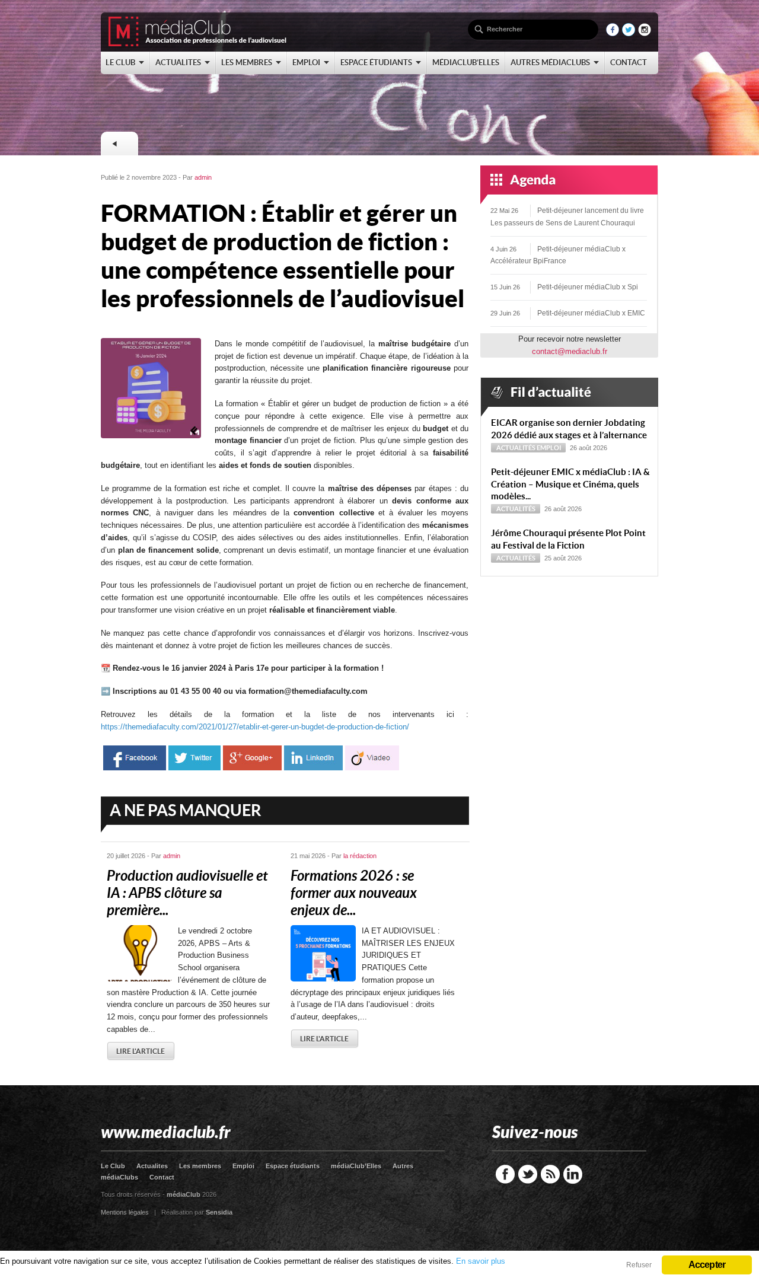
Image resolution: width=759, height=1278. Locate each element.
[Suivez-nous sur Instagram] (644, 33)
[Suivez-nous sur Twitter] (628, 33)
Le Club (113, 1165)
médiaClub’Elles (356, 1165)
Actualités (515, 447)
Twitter (527, 1174)
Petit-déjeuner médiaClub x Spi (587, 287)
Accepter (707, 1265)
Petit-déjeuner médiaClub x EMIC (591, 313)
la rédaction (360, 855)
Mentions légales (125, 1212)
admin (203, 177)
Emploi (549, 447)
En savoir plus (480, 1261)
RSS (550, 1174)
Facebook (505, 1174)
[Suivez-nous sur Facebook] (612, 33)
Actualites (152, 1165)
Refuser (639, 1265)
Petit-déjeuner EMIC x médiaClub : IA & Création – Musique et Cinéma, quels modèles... (570, 484)
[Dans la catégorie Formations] (119, 143)
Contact (161, 1177)
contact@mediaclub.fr (569, 351)
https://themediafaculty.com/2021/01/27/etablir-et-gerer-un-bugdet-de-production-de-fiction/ (255, 726)
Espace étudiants (293, 1165)
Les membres (200, 1165)
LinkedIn (572, 1174)
